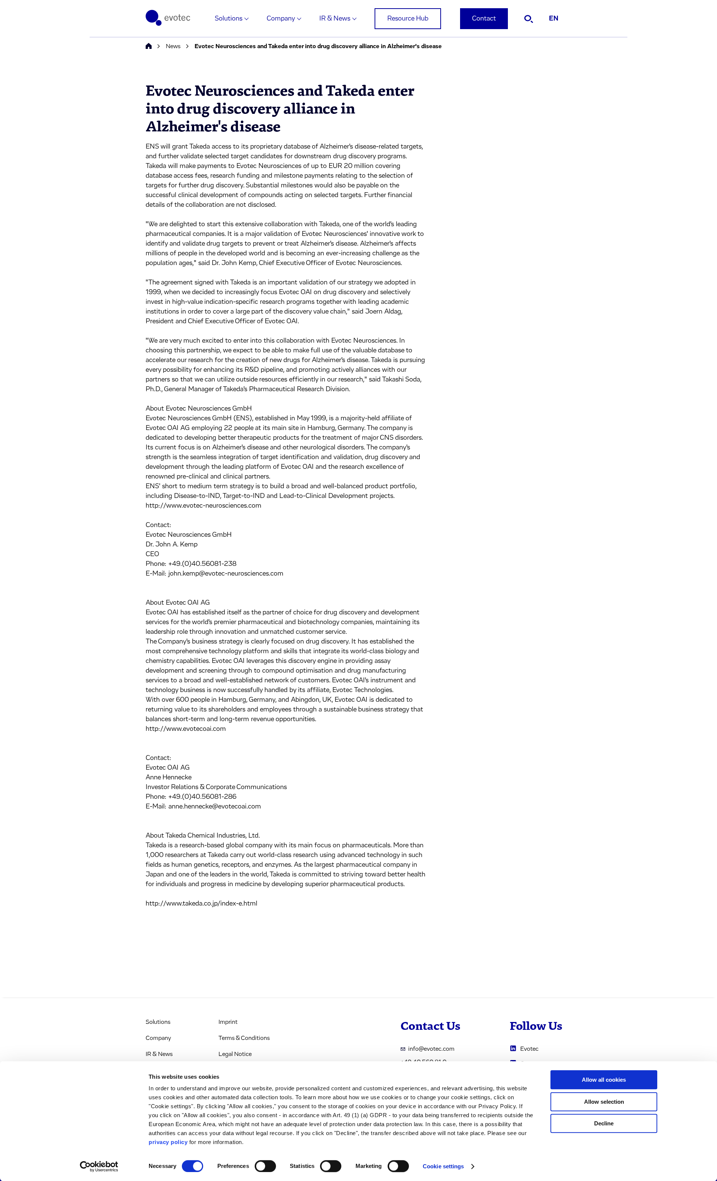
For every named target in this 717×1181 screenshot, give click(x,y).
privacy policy (168, 1142)
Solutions (228, 18)
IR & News (334, 18)
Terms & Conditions (244, 1038)
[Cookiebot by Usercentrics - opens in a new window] (99, 1166)
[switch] (265, 1166)
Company (281, 18)
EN (553, 18)
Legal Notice (235, 1054)
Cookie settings (443, 1166)
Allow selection (604, 1102)
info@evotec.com (431, 1049)
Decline (604, 1123)
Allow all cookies (604, 1079)
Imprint (228, 1022)
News (173, 46)
